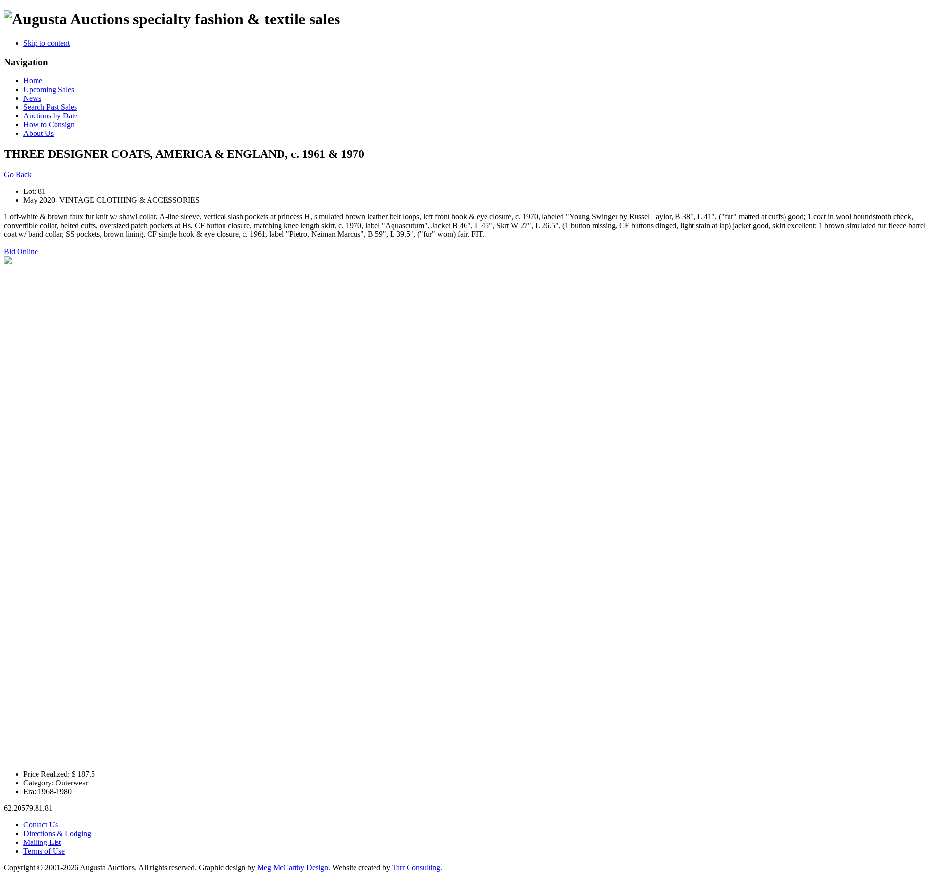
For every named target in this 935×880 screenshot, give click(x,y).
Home (32, 81)
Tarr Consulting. (417, 867)
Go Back (18, 175)
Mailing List (42, 842)
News (32, 98)
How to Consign (49, 124)
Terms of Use (44, 851)
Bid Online (21, 252)
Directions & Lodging (57, 833)
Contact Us (40, 825)
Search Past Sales (50, 107)
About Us (38, 133)
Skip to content (46, 43)
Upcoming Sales (48, 89)
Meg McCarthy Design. (294, 867)
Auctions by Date (50, 116)
